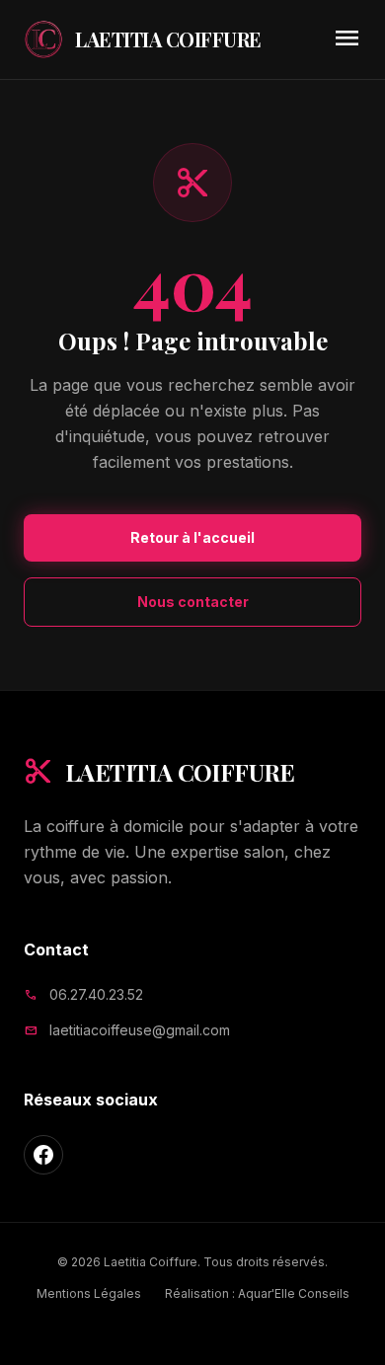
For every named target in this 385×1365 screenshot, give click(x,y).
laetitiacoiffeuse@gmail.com (139, 1030)
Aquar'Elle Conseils (293, 1293)
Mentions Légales (89, 1293)
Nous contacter (193, 601)
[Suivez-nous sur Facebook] (43, 1155)
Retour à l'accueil (192, 537)
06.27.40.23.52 (96, 994)
